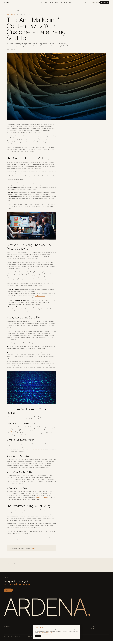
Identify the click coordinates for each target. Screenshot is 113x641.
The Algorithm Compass (42, 497)
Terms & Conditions (30, 636)
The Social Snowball (40, 295)
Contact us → (8, 590)
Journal (65, 2)
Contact (70, 2)
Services (51, 2)
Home (42, 2)
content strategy (24, 537)
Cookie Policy (18, 636)
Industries (56, 2)
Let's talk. (33, 548)
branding (10, 431)
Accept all (38, 635)
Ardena (8, 10)
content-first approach (36, 449)
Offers (61, 2)
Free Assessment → (104, 2)
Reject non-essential (47, 635)
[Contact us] (109, 633)
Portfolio (46, 2)
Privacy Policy (8, 636)
